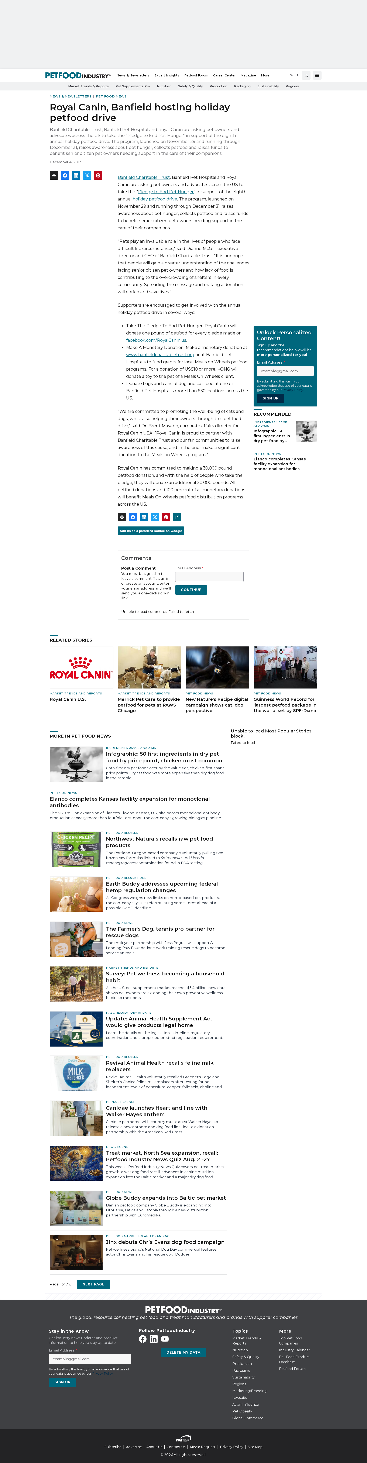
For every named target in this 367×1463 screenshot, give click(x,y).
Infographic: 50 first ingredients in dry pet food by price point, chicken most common (272, 436)
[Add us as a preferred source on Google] (177, 517)
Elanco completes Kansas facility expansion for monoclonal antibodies (280, 464)
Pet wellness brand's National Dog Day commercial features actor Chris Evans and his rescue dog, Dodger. (161, 1252)
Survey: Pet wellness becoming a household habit (165, 977)
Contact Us (176, 1447)
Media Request (203, 1447)
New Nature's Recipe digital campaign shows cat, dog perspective (217, 705)
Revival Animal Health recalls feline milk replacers (159, 1066)
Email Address (189, 568)
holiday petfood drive (155, 199)
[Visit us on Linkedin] (154, 1339)
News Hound (117, 1146)
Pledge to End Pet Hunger (166, 191)
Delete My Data (183, 1352)
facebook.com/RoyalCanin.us (156, 340)
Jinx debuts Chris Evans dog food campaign (165, 1242)
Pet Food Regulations (126, 877)
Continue (191, 590)
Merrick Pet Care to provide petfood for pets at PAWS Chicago (149, 705)
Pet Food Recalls (122, 832)
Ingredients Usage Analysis (131, 747)
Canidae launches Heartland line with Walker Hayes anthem (156, 1111)
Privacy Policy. (293, 390)
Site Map (255, 1447)
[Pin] (98, 175)
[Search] (306, 75)
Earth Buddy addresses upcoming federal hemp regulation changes (162, 887)
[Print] (54, 175)
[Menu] (317, 75)
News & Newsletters (70, 96)
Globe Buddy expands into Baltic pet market (166, 1198)
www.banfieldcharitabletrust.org (160, 354)
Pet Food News (111, 96)
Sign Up (271, 398)
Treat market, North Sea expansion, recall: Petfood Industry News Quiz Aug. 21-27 (162, 1156)
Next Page (93, 1284)
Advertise (134, 1447)
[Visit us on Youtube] (165, 1339)
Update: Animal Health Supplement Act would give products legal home (159, 1022)
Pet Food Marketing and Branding (137, 1236)
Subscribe (112, 1447)
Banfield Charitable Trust (144, 177)
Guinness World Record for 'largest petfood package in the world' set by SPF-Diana (285, 705)
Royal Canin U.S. (68, 699)
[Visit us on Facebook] (143, 1339)
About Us (154, 1447)
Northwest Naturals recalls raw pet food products (159, 842)
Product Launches (123, 1101)
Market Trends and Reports (76, 693)
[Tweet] (87, 175)
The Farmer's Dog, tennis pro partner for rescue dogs (160, 932)
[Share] (65, 175)
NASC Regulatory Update (128, 1012)
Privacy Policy (231, 1447)
